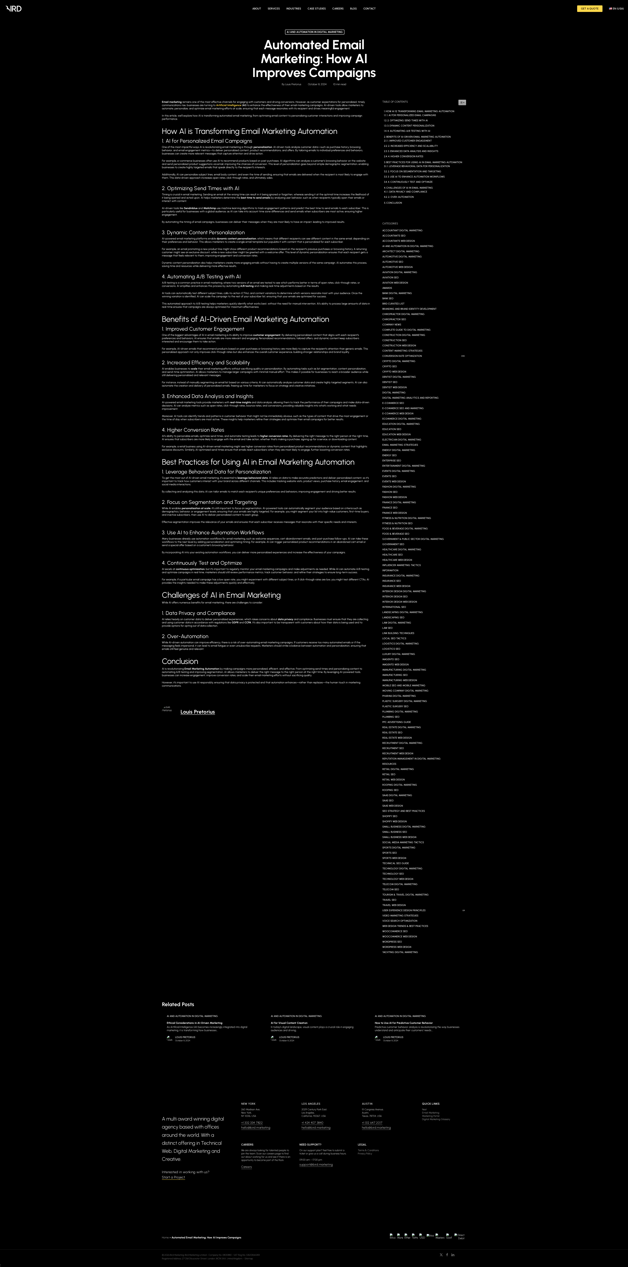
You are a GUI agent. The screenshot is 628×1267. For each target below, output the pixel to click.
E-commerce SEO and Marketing (403, 408)
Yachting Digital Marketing (400, 952)
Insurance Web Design (396, 586)
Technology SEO (393, 873)
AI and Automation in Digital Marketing (315, 32)
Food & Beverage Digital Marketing (405, 528)
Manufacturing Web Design (399, 680)
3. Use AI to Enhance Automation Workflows (416, 176)
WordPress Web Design (396, 947)
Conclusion (394, 202)
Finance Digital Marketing (399, 502)
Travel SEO (389, 899)
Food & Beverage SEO (395, 533)
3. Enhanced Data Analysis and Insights (413, 151)
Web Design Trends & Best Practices (405, 926)
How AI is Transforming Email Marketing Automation (420, 111)
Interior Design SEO (395, 596)
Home (165, 1237)
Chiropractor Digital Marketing (403, 314)
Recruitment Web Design (397, 753)
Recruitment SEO (393, 748)
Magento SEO (390, 659)
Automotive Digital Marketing (402, 256)
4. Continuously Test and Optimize (410, 181)
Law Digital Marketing (396, 622)
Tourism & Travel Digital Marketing (405, 894)
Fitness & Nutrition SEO (397, 523)
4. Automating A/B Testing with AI (408, 130)
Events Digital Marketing (398, 471)
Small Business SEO (394, 831)
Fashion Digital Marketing (399, 486)
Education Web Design (396, 434)
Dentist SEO (389, 382)
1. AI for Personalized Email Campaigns (411, 115)
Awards (387, 288)
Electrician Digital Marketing (401, 439)
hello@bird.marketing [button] (255, 1127)
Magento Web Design (395, 664)
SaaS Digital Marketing (397, 795)
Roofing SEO (390, 790)
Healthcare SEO (392, 554)
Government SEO (393, 544)
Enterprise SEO (391, 460)
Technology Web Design (397, 879)
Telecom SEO (390, 889)
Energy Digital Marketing (398, 450)
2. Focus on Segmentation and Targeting (414, 171)
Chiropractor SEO (394, 319)
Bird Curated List (393, 303)
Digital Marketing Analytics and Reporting (410, 397)
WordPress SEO (392, 941)
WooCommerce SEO (395, 931)
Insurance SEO (391, 580)
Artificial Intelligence (228, 105)
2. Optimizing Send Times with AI (407, 120)
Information (390, 570)
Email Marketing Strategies (400, 444)
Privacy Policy (365, 1153)
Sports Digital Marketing (398, 847)
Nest (424, 1109)
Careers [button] (246, 1167)
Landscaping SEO (393, 617)
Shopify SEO (389, 816)
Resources (389, 763)
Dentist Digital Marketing (399, 376)
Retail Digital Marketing (398, 769)
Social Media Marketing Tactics (403, 842)
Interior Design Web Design (399, 601)
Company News (391, 324)
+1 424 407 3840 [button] (312, 1122)
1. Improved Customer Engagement (409, 140)
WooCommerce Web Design (399, 936)
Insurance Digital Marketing (400, 575)
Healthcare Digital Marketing (401, 549)
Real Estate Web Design (397, 737)
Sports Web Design (394, 858)
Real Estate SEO (392, 732)
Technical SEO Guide (395, 863)
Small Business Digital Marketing (404, 826)
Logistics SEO (391, 648)
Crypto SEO (389, 366)
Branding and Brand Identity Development (409, 308)
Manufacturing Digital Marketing (404, 669)
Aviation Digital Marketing (399, 272)
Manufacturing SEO (395, 675)
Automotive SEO (392, 261)
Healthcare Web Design (397, 559)
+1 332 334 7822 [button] (252, 1122)
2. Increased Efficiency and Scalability (413, 145)
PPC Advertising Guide (396, 722)
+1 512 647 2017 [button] (372, 1122)
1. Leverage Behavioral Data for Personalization (418, 166)
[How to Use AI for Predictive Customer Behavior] (417, 1029)
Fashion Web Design (394, 497)
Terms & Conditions (368, 1150)
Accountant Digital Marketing (402, 230)
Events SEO (389, 476)
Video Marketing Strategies (400, 915)
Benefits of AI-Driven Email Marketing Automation (418, 136)
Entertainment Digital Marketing (403, 465)
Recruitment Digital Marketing (402, 743)
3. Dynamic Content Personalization (410, 125)
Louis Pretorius (293, 84)
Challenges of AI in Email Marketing (409, 187)
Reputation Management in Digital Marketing (411, 758)
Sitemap (248, 1258)
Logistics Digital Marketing (400, 643)
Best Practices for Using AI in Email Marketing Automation (424, 162)
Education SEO (391, 429)
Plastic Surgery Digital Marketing (404, 701)
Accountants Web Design (398, 240)
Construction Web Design (399, 345)
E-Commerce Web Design (397, 413)
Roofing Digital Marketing (399, 784)
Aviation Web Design (395, 282)
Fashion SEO (390, 491)
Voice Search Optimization (399, 920)
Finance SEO (390, 507)
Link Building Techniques (398, 633)
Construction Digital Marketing (403, 335)
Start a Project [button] (173, 1177)
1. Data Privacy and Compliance (407, 191)
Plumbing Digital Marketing (400, 711)
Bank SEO (387, 298)
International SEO (394, 607)
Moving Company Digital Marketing (405, 690)
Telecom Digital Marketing (400, 884)
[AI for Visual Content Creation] (313, 1029)
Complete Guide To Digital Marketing (406, 329)
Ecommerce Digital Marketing (401, 418)
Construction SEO (394, 340)
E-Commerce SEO (393, 403)
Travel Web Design (394, 905)
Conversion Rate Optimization (423, 356)
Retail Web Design (393, 779)
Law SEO (387, 627)
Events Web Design (394, 481)
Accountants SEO (394, 235)
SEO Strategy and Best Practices (403, 811)
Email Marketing (430, 1112)
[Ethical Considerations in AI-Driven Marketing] (209, 1029)
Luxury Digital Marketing (398, 654)
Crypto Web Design (394, 371)
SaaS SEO (388, 800)
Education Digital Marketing (401, 423)
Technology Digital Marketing (402, 868)
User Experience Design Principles (423, 910)
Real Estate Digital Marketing (401, 727)
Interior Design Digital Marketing (404, 591)
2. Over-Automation (401, 196)
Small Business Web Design (399, 837)
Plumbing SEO (391, 716)
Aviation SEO (390, 277)
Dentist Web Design (394, 387)
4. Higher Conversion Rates (405, 156)
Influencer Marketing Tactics (401, 565)
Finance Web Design (394, 512)
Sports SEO (389, 852)
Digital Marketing (394, 392)
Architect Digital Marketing (400, 251)
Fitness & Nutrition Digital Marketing (406, 518)
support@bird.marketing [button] (316, 1164)
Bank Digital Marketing (397, 293)
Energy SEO (389, 455)
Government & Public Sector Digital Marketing (413, 539)
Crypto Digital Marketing (398, 361)
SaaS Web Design (392, 805)
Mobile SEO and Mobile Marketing (403, 685)
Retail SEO (388, 774)
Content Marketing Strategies (402, 350)
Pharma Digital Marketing (399, 695)
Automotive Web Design (397, 267)
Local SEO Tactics (394, 638)
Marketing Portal (430, 1116)
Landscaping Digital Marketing (402, 612)
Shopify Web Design (394, 821)
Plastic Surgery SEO (395, 706)
